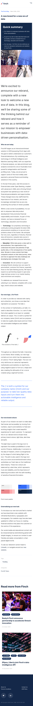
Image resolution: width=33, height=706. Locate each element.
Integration (6, 614)
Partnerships (15, 614)
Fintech (14, 655)
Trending (4, 561)
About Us (3, 687)
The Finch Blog (5, 11)
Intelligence (21, 655)
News (7, 571)
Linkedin (4, 547)
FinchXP (3, 571)
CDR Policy (24, 689)
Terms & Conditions (6, 689)
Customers (6, 655)
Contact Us (24, 687)
